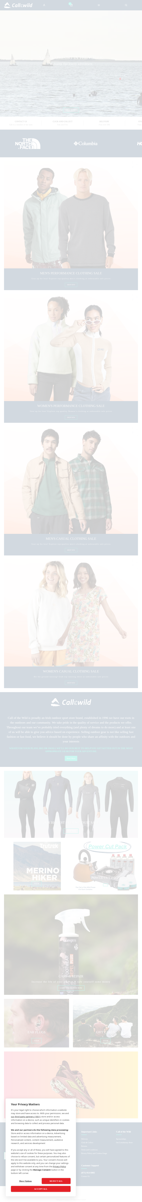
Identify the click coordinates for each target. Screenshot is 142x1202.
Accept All (40, 1189)
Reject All (56, 1181)
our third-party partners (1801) (26, 1116)
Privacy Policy (59, 1166)
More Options (25, 1181)
